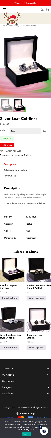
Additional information (15, 170)
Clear (44, 131)
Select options (9, 298)
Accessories (17, 155)
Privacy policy (28, 430)
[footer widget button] (25, 368)
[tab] (9, 164)
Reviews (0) (10, 175)
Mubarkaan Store (25, 407)
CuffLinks (28, 155)
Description (10, 164)
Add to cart (7, 145)
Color (3, 130)
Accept (26, 434)
